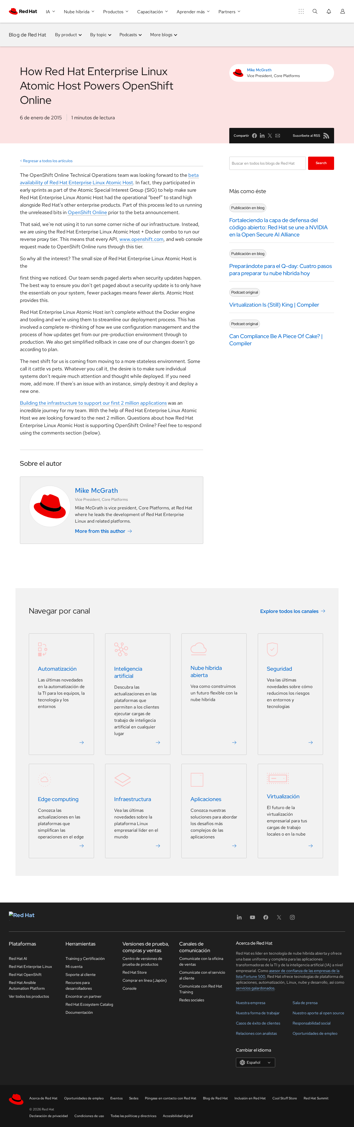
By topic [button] (98, 35)
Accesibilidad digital (178, 1116)
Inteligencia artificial (128, 672)
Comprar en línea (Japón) (145, 980)
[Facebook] (265, 919)
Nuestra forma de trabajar (258, 1012)
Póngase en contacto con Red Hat (170, 1098)
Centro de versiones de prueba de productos (142, 961)
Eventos (116, 1098)
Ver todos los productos (29, 996)
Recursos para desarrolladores (79, 985)
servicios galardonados (255, 988)
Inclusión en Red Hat (250, 1098)
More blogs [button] (161, 35)
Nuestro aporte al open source (318, 1012)
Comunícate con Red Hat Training (200, 989)
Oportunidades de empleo (315, 1033)
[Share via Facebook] (254, 135)
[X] (279, 919)
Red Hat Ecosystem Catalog (89, 1004)
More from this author (100, 531)
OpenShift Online (87, 212)
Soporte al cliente (81, 974)
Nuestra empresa (250, 1002)
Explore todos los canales (289, 611)
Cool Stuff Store (284, 1098)
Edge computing (58, 799)
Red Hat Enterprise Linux (30, 966)
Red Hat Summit (316, 1098)
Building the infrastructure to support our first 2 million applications (93, 403)
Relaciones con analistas (256, 1033)
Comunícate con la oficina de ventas (201, 961)
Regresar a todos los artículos (47, 160)
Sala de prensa (305, 1002)
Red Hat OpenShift (25, 974)
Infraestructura (132, 799)
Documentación (79, 1012)
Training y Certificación (85, 958)
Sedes (133, 1098)
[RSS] (326, 135)
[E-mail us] (277, 135)
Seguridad (279, 668)
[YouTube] (252, 919)
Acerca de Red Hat (43, 1098)
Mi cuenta (74, 966)
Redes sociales (191, 999)
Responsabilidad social (311, 1023)
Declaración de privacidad (48, 1116)
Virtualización (283, 796)
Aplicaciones (206, 799)
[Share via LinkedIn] (262, 135)
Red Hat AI (18, 958)
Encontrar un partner (83, 996)
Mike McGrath (259, 69)
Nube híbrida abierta (206, 671)
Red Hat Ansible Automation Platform (27, 985)
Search (321, 163)
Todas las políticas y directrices (133, 1116)
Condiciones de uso (89, 1116)
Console (130, 988)
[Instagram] (292, 919)
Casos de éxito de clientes (258, 1023)
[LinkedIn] (239, 919)
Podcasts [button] (128, 35)
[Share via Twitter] (270, 135)
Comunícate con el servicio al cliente (202, 975)
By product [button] (66, 35)
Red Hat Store (135, 972)
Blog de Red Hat (27, 34)
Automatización (57, 668)
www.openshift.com (141, 239)
